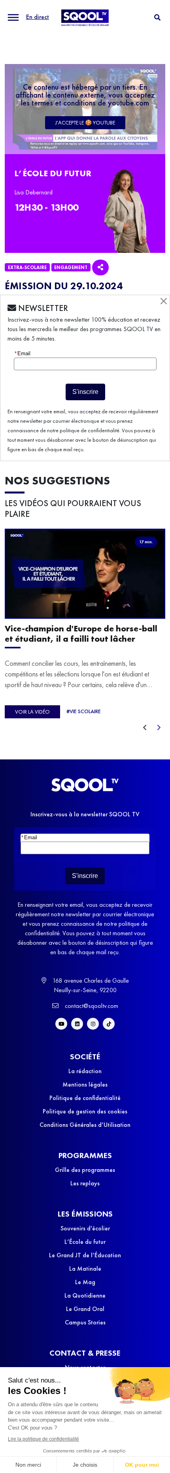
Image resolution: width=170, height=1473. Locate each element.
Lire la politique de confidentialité (43, 1439)
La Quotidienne (85, 1295)
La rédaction (85, 1071)
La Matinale (85, 1268)
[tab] (157, 17)
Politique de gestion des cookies (85, 1111)
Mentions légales (85, 1084)
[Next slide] (159, 727)
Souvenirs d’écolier (85, 1228)
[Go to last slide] (144, 727)
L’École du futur (85, 1242)
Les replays (85, 1183)
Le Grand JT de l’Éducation (85, 1255)
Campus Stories (85, 1322)
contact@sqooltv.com (90, 1006)
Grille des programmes (85, 1170)
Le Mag (85, 1282)
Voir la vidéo (32, 711)
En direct (37, 17)
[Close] (164, 301)
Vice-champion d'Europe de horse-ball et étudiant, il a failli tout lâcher (81, 633)
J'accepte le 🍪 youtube (85, 122)
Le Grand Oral (85, 1309)
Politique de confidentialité (85, 1098)
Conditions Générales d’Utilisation (85, 1125)
